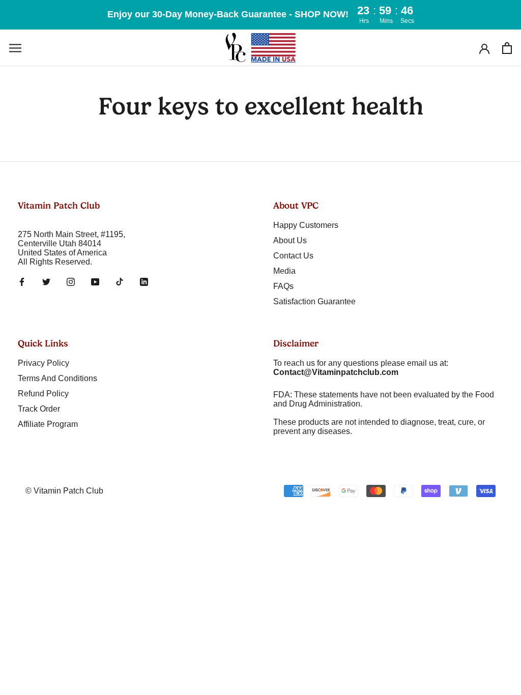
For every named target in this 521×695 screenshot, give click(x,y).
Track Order (39, 408)
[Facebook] (22, 281)
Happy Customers (305, 225)
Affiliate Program (48, 424)
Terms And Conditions (57, 378)
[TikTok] (119, 281)
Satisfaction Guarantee (314, 301)
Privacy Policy (43, 363)
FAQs (283, 286)
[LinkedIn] (144, 281)
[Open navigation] (15, 47)
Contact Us (293, 255)
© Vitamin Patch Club (64, 490)
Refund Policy (43, 393)
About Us (290, 240)
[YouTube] (95, 281)
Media (284, 271)
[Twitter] (46, 281)
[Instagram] (71, 281)
